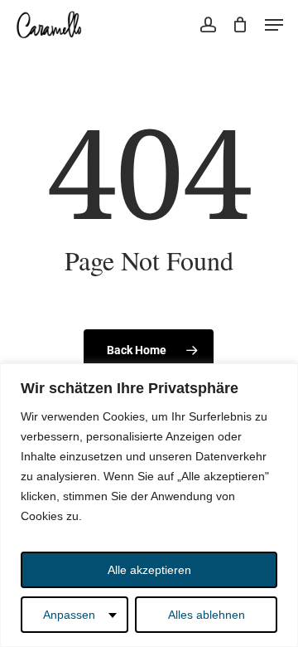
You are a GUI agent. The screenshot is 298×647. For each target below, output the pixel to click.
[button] (274, 25)
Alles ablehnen (206, 614)
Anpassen (69, 614)
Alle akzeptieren (149, 569)
